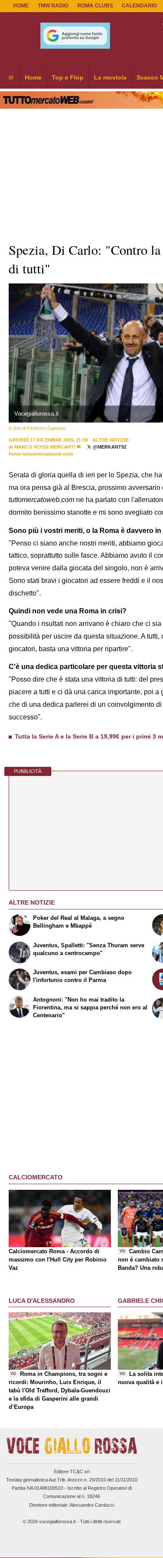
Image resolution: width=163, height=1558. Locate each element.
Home (21, 5)
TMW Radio (53, 5)
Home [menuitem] (33, 77)
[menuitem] (10, 77)
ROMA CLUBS (95, 5)
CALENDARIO (139, 5)
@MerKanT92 (108, 446)
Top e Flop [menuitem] (67, 77)
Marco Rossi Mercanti (44, 446)
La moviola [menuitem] (110, 77)
